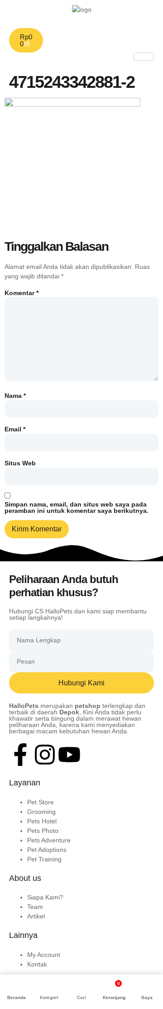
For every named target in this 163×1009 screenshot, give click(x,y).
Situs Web (20, 463)
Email (15, 429)
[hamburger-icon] (144, 57)
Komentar (21, 293)
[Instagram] (45, 754)
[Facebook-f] (20, 754)
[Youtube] (69, 754)
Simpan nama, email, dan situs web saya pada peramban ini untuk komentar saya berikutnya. (77, 507)
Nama (15, 395)
